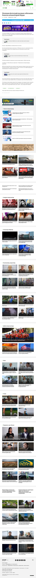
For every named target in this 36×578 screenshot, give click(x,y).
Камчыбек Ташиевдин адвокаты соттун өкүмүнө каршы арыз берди (9, 554)
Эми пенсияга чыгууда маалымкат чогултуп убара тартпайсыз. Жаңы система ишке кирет (25, 255)
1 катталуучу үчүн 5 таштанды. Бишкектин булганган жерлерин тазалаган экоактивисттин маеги (8, 385)
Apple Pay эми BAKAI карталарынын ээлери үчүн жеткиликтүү (21, 138)
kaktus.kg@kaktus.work (9, 564)
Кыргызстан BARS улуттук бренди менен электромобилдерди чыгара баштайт (26, 186)
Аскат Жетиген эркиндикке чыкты (8, 164)
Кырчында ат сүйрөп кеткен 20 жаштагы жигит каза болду (26, 305)
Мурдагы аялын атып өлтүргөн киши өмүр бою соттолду (26, 317)
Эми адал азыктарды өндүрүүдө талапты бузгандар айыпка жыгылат (26, 469)
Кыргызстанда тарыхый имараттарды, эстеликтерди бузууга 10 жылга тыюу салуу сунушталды (26, 241)
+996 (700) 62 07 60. (21, 90)
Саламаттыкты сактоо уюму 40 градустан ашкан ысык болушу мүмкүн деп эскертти (9, 353)
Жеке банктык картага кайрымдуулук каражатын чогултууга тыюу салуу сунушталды (9, 523)
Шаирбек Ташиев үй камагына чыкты (9, 540)
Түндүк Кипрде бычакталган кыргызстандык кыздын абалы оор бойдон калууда (25, 209)
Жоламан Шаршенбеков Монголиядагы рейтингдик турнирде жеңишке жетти (9, 405)
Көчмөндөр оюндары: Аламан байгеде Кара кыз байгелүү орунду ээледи (25, 417)
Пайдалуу (14, 572)
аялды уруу (17, 88)
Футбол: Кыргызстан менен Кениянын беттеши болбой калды (9, 417)
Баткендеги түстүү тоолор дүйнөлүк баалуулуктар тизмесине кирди (8, 469)
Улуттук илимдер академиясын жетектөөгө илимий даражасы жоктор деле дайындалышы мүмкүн (25, 523)
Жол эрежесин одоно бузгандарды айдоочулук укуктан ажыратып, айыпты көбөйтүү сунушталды (26, 510)
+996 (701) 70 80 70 (26, 565)
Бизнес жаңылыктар (9, 108)
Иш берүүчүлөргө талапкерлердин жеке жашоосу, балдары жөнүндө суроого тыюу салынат (26, 541)
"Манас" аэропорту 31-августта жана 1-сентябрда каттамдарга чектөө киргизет (26, 165)
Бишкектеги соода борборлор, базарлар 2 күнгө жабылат (9, 177)
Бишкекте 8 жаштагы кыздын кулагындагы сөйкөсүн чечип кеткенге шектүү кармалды (9, 275)
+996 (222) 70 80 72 (21, 565)
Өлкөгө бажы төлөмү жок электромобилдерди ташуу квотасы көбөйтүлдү (8, 491)
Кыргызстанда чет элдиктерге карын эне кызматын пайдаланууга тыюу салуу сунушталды (26, 491)
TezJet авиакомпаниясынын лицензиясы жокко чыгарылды (9, 254)
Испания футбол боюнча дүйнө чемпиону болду (14, 340)
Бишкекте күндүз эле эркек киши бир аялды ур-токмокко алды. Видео (18, 56)
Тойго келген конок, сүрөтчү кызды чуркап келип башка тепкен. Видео (18, 74)
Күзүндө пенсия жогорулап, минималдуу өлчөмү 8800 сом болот (9, 189)
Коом (3, 17)
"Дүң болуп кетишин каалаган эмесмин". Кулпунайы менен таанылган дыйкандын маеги (26, 372)
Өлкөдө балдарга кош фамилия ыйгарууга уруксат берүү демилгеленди (9, 222)
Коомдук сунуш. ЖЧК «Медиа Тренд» (7, 569)
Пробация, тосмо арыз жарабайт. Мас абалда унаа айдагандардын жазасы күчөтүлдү (25, 481)
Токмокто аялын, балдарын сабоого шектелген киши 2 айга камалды (25, 287)
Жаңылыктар (3, 572)
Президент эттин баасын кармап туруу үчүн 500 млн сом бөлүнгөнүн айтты (9, 209)
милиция (4, 88)
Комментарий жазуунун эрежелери (7, 570)
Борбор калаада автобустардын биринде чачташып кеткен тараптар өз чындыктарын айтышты (26, 275)
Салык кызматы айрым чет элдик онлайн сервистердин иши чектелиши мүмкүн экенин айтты (26, 177)
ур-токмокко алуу (11, 88)
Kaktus (15, 17)
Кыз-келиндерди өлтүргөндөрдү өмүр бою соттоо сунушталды (26, 554)
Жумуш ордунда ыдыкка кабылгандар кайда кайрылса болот (25, 222)
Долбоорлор (7, 572)
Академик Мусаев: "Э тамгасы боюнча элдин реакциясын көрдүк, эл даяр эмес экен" (9, 372)
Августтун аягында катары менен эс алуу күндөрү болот (9, 186)
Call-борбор (10, 572)
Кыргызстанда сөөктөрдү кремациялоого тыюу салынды (9, 241)
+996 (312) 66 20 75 (14, 564)
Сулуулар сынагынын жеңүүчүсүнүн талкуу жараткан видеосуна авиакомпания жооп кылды (15, 439)
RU (32, 560)
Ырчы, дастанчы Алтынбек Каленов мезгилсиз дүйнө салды (8, 452)
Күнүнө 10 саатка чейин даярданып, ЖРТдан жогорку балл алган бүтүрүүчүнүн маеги (25, 385)
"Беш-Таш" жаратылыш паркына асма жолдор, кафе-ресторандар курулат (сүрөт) (9, 510)
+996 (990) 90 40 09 (10, 565)
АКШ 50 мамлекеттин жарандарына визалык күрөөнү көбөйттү (25, 353)
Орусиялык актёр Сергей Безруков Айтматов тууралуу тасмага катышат (25, 452)
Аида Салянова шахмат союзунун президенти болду (24, 405)
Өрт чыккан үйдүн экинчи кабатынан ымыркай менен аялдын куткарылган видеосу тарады (9, 288)
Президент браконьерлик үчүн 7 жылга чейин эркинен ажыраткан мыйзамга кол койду (26, 189)
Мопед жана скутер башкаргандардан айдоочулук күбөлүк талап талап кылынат (9, 481)
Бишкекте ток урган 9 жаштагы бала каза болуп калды (9, 305)
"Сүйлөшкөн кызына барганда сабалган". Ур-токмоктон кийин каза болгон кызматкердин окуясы (9, 318)
